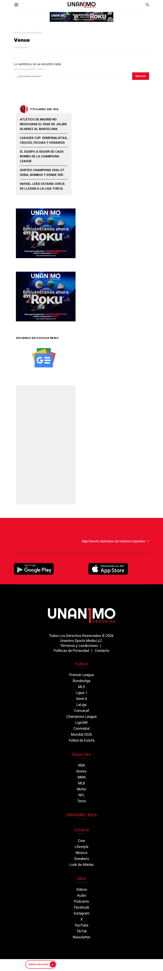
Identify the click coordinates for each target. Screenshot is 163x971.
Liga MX (81, 722)
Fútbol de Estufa (81, 740)
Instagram (82, 913)
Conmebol (81, 728)
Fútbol (81, 663)
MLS (81, 687)
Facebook (81, 907)
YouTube (81, 925)
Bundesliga (81, 681)
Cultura (81, 829)
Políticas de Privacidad (71, 650)
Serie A (81, 699)
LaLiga (81, 705)
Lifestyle (81, 847)
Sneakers (81, 859)
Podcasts (81, 901)
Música (81, 853)
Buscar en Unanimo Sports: (30, 69)
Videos (81, 889)
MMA (82, 777)
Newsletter (81, 937)
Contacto (102, 650)
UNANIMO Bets (81, 814)
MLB (81, 783)
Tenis (81, 801)
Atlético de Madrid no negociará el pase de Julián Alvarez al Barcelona (43, 124)
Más (81, 878)
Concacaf (81, 710)
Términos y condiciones (79, 645)
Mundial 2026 (81, 734)
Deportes (81, 754)
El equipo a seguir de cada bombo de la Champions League (42, 156)
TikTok (81, 931)
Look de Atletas (81, 864)
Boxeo (81, 771)
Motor (81, 789)
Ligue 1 (81, 693)
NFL (82, 795)
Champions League (81, 716)
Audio (81, 895)
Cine (81, 841)
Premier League (81, 675)
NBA (81, 765)
